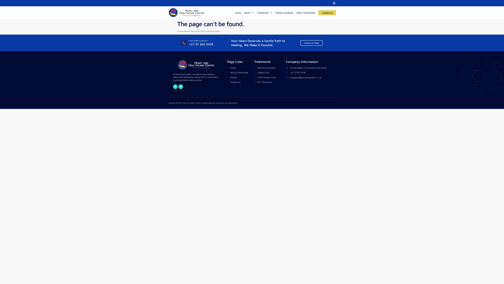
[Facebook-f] (334, 3)
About (247, 13)
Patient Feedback (284, 13)
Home (238, 13)
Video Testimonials (306, 13)
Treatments (263, 13)
